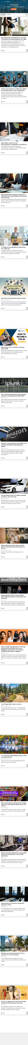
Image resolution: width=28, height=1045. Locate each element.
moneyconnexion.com (6, 300)
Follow (14, 9)
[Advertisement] (14, 61)
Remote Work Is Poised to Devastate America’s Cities (12, 904)
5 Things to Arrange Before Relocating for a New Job (13, 248)
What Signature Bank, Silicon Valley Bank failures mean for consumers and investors (13, 596)
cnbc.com (4, 600)
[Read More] (27, 50)
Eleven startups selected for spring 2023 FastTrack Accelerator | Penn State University (14, 854)
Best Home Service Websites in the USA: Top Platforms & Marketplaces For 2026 (13, 38)
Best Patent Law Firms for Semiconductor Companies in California (13, 143)
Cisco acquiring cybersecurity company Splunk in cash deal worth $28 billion (13, 395)
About (9, 14)
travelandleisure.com (6, 706)
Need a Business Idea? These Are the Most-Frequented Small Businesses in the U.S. (13, 546)
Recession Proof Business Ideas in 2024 (13, 298)
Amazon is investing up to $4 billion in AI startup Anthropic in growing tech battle (14, 444)
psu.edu (4, 857)
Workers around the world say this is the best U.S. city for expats (13, 954)
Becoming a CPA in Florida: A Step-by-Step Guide (13, 348)
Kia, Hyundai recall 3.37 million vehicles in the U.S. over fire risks (13, 496)
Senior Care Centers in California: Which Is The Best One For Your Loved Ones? (14, 89)
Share (3, 50)
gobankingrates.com (6, 550)
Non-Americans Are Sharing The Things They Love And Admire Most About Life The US (13, 804)
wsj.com (4, 1004)
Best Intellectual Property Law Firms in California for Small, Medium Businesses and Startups (14, 196)
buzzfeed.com (5, 807)
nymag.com (4, 906)
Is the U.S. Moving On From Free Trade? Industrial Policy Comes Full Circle (13, 1002)
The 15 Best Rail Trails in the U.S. (11, 704)
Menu (3, 14)
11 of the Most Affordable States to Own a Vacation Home (14, 756)
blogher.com (4, 653)
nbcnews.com (5, 397)
